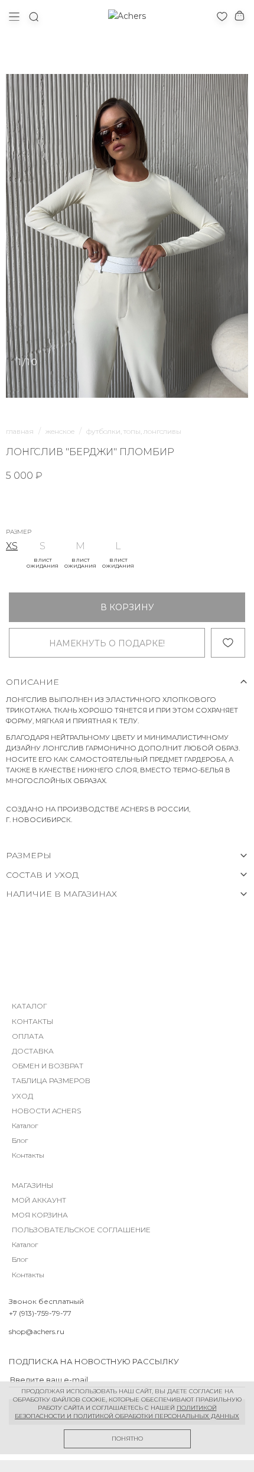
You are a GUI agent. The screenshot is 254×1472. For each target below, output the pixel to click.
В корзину (127, 607)
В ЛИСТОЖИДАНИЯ (42, 563)
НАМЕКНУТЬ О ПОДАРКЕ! (107, 643)
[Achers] (127, 15)
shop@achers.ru (36, 1331)
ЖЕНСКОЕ (59, 431)
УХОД (22, 1095)
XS (12, 546)
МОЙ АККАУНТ (39, 1200)
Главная (20, 431)
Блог (20, 1140)
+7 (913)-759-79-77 (40, 1313)
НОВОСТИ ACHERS (46, 1110)
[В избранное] (228, 643)
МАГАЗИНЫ (32, 1185)
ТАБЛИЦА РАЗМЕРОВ (51, 1080)
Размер (18, 532)
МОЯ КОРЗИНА (40, 1214)
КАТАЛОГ (29, 1005)
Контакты (28, 1155)
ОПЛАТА (28, 1036)
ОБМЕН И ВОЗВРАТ (47, 1065)
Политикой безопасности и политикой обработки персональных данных (127, 1412)
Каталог (25, 1125)
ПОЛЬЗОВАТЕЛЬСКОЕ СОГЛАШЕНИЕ (81, 1229)
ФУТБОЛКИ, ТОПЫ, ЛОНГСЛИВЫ (133, 431)
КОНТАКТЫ (32, 1021)
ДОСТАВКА (33, 1050)
